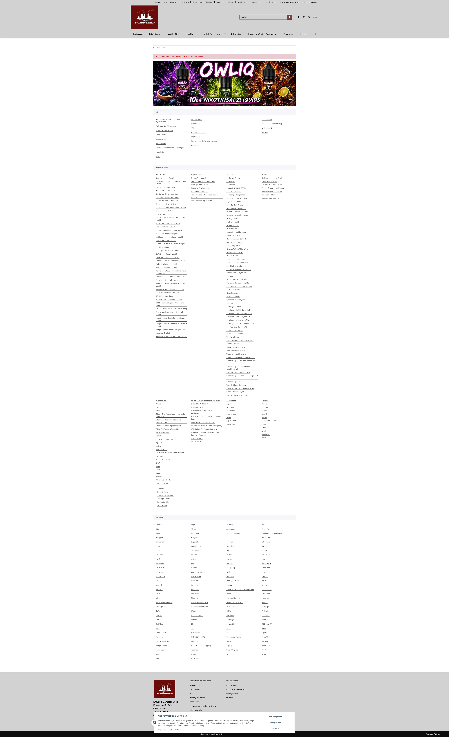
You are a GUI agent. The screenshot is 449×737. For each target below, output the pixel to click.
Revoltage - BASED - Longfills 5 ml (239, 310)
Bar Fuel (229, 537)
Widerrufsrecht (197, 145)
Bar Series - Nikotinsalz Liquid (167, 194)
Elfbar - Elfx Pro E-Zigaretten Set (168, 426)
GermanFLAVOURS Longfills (237, 249)
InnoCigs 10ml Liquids (199, 185)
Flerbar (194, 568)
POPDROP (265, 615)
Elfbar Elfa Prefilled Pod (200, 404)
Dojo (193, 524)
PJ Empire (265, 611)
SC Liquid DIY (267, 624)
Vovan (193, 654)
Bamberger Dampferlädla (236, 195)
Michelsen (266, 594)
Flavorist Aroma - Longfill (236, 239)
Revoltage (230, 619)
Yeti (157, 658)
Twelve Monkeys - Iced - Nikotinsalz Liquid (170, 313)
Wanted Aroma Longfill (235, 392)
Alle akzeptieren (275, 717)
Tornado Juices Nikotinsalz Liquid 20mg (171, 309)
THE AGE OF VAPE (198, 637)
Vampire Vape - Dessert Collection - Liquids (205, 196)
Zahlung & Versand (198, 132)
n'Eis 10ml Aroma (233, 290)
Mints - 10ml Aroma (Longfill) (237, 279)
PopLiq (158, 619)
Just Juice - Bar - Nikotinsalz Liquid (169, 237)
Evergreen (160, 563)
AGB (192, 128)
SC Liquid (230, 624)
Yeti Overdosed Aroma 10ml (237, 395)
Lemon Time (266, 589)
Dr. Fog (264, 550)
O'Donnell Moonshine (165, 495)
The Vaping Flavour (233, 637)
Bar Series (160, 542)
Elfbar (193, 559)
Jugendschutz (257, 2)
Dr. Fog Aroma (232, 218)
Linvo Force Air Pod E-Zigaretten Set (170, 453)
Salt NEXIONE (196, 442)
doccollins (195, 550)
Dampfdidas (196, 546)
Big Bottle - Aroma (233, 201)
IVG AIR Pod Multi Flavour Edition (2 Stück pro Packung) (205, 433)
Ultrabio (194, 641)
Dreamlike (266, 555)
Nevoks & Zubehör (163, 459)
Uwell (158, 470)
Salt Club (159, 624)
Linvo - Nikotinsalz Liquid (166, 240)
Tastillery (159, 637)
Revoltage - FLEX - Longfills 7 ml (238, 317)
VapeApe (229, 645)
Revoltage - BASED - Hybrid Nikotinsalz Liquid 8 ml (171, 272)
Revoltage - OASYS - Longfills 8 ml (239, 320)
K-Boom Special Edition (235, 259)
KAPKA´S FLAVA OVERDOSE (237, 262)
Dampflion (230, 546)
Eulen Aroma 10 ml (269, 181)
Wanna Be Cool (232, 654)
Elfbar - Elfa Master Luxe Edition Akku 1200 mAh (170, 415)
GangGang (230, 568)
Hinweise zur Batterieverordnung (204, 141)
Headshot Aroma (233, 256)
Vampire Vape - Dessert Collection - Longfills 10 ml (240, 367)
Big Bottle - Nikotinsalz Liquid (167, 197)
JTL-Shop (437, 734)
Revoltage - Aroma (233, 306)
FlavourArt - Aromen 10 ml (272, 185)
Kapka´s (159, 589)
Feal (192, 563)
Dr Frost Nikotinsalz (163, 214)
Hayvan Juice (196, 576)
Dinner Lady (160, 550)
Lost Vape (159, 456)
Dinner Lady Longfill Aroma (237, 215)
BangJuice (195, 537)
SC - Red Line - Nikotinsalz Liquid (169, 299)
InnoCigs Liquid (232, 581)
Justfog (158, 446)
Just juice (194, 585)
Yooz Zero (195, 658)
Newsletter (160, 152)
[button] (298, 17)
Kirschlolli (195, 589)
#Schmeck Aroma (233, 178)
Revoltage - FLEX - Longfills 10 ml (239, 313)
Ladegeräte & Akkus (269, 421)
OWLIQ (194, 611)
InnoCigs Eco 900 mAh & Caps (202, 422)
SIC (192, 628)
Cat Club (229, 542)
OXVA (158, 463)
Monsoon (194, 598)
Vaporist (194, 650)
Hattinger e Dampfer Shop (272, 123)
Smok (158, 466)
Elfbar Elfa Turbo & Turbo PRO (168, 429)
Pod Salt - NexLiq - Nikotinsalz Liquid (170, 261)
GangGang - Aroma (233, 245)
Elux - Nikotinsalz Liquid (165, 227)
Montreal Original (233, 598)
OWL (157, 611)
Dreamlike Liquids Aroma (236, 232)
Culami (158, 546)
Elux (263, 559)
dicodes (159, 407)
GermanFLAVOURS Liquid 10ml (203, 181)
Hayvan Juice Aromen (234, 252)
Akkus (193, 529)
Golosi (264, 572)
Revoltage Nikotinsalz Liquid (167, 280)
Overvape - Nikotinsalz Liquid (167, 250)
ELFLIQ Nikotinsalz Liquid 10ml (168, 223)
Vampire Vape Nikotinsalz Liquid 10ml (171, 329)
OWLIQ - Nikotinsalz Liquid (166, 254)
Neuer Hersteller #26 (164, 602)
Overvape (265, 607)
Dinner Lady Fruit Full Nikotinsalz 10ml (171, 207)
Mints (158, 598)
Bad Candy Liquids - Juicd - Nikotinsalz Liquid (171, 182)
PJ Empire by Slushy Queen (237, 300)
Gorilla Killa (160, 576)
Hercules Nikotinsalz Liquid (166, 233)
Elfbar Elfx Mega (197, 407)
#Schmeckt (230, 524)
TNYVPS (265, 637)
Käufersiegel (271, 2)
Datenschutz (174, 730)
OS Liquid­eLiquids (163, 247)
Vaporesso (160, 473)
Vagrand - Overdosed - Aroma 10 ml (240, 357)
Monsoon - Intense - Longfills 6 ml (239, 283)
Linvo (158, 594)
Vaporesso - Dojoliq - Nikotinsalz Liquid (171, 336)
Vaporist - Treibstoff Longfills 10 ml (240, 388)
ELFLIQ (229, 559)
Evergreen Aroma (233, 235)
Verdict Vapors (232, 650)
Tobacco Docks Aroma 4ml (236, 347)
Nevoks (264, 602)
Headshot (230, 576)
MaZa (228, 594)
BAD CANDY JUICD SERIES (236, 188)
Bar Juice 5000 (267, 537)
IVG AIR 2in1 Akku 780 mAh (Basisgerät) (206, 426)
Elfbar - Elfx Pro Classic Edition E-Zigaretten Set (169, 421)
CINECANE (266, 542)
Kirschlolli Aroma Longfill (236, 266)
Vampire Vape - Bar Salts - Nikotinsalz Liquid (170, 319)
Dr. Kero (194, 555)
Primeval (229, 303)
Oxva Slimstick (196, 438)
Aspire (158, 404)
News (158, 156)
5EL (157, 529)
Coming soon (162, 488)
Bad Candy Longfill (233, 191)
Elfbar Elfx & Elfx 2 (163, 432)
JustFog (229, 585)
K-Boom (265, 585)
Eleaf (158, 410)
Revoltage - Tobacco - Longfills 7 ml (240, 323)
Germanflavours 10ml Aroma (273, 188)
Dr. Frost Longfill (232, 222)
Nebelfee (265, 598)
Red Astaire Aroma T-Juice (272, 191)
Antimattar (230, 529)
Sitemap (265, 132)
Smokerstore (161, 632)
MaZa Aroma (231, 276)
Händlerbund (242, 2)
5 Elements (230, 181)
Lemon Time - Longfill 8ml (236, 273)
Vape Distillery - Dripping (236, 385)
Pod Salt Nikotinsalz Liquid (166, 264)
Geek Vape (266, 568)
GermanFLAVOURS (198, 572)
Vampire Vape (161, 645)
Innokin (265, 581)
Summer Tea (231, 632)
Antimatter (230, 185)
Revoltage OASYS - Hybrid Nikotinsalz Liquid (170, 284)
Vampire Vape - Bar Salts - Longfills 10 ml (241, 362)
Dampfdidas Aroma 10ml (236, 208)
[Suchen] (289, 17)
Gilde (228, 572)
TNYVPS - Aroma (232, 344)
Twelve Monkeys (162, 641)
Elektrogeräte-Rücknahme (202, 2)
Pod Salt (159, 615)
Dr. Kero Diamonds (233, 229)
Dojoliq (229, 550)
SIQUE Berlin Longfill (234, 330)
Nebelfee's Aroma (233, 293)
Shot (157, 628)
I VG (157, 581)
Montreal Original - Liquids (201, 188)
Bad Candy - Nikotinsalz (165, 178)
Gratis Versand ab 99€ (225, 2)
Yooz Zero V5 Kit (162, 483)
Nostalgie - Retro (163, 499)
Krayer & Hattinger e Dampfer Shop (240, 589)
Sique (228, 628)
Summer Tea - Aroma (234, 334)
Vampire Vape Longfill (234, 382)
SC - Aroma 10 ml (268, 195)
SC (192, 624)
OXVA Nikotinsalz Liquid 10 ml (167, 257)
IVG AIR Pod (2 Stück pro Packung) (204, 429)
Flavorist (229, 563)
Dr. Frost (159, 555)
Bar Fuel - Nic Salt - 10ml (165, 187)
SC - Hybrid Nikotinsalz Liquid (167, 293)
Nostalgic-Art (161, 607)
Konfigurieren (275, 723)
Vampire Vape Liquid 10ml (201, 201)
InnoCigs (194, 581)
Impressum (162, 730)
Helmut (265, 576)
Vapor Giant (231, 421)
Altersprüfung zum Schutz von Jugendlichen (171, 2)
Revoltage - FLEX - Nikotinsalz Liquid (170, 277)
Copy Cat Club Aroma (234, 205)
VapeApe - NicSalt (163, 333)
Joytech (264, 414)
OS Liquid (230, 607)
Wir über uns (162, 505)
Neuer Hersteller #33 (234, 602)
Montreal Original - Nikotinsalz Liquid (170, 244)
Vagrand (265, 641)
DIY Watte (265, 407)
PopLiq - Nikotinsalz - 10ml (166, 267)
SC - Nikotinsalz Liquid (164, 296)
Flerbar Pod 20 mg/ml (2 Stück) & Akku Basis (206, 417)
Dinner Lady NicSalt (163, 211)
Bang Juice (160, 537)
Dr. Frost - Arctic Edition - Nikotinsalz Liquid (170, 218)
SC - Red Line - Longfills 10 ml (238, 327)
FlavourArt (160, 568)
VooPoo (158, 476)
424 (263, 524)
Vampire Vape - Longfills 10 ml (238, 372)
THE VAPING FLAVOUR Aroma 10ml (239, 340)
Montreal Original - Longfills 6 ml (239, 286)
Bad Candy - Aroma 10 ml (272, 178)
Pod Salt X (230, 615)
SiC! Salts (159, 524)
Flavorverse (266, 563)
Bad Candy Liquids (233, 533)
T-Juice (264, 632)
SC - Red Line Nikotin (199, 191)
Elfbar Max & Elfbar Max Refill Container (202, 411)
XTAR (264, 654)
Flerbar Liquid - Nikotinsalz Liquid (169, 230)
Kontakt (314, 2)
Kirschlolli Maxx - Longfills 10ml (238, 269)
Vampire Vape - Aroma (270, 198)
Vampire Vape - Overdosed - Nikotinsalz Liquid (171, 325)
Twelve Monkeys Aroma (235, 350)
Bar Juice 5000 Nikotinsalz (166, 190)
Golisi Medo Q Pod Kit (164, 439)
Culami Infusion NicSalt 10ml (167, 201)
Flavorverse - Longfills (234, 242)
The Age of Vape (232, 337)
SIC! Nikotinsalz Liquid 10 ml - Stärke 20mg (170, 304)
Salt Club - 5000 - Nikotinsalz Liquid (170, 289)
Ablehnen (275, 729)
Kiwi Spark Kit (161, 449)
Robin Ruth (266, 619)
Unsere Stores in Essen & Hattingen (294, 2)
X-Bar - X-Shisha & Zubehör (166, 480)
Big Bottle (195, 542)
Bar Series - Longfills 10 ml (236, 198)
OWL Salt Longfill (233, 296)
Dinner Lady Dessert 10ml (166, 204)
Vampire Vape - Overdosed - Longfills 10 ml (242, 377)
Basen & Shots (162, 492)
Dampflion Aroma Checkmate (237, 212)
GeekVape (160, 436)
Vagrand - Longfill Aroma (236, 354)
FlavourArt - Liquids (198, 178)
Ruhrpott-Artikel (163, 502)
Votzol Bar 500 (161, 654)
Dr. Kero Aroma (232, 225)
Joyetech (159, 442)
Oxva (264, 424)
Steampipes (231, 414)
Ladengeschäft (267, 128)
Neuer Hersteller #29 (199, 602)
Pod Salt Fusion (197, 615)
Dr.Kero (229, 555)
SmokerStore (231, 410)
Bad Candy (195, 533)
